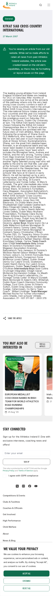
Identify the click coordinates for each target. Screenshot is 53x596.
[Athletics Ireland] (10, 5)
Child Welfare (9, 527)
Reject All (27, 588)
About (6, 533)
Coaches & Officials (12, 508)
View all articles (42, 345)
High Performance (12, 520)
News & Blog (9, 540)
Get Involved (9, 514)
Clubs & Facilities (11, 502)
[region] (26, 569)
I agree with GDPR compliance (23, 475)
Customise (27, 580)
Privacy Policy (8, 471)
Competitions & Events (14, 495)
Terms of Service (25, 471)
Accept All (26, 573)
